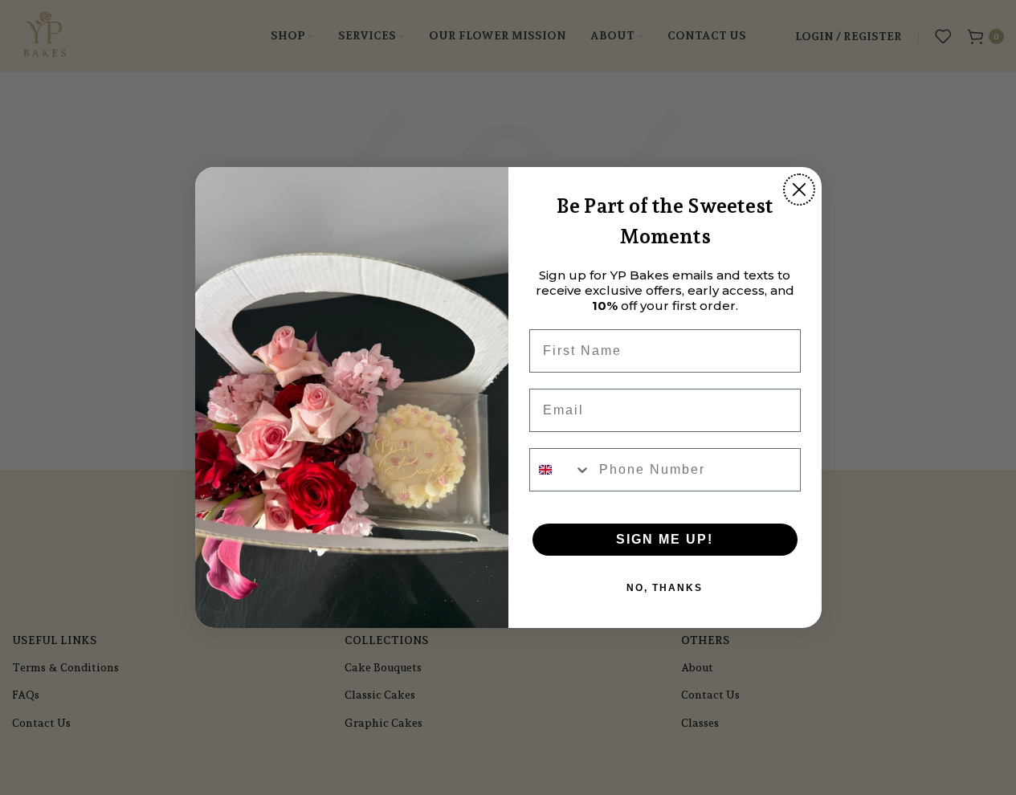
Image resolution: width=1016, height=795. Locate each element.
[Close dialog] (799, 189)
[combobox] (560, 470)
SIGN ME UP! (664, 539)
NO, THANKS (664, 587)
